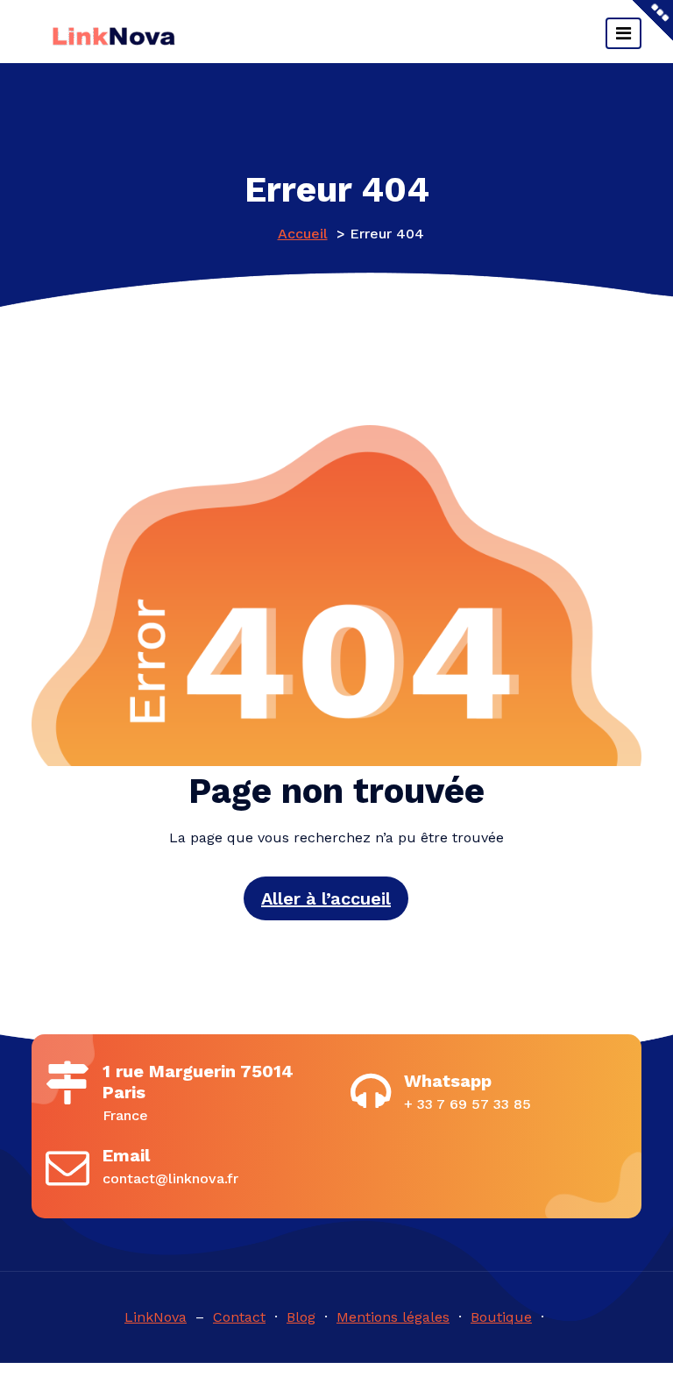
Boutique (501, 1317)
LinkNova (155, 1317)
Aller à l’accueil (326, 898)
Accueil (303, 233)
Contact (239, 1317)
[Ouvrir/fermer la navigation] (623, 33)
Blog (301, 1317)
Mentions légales (393, 1317)
